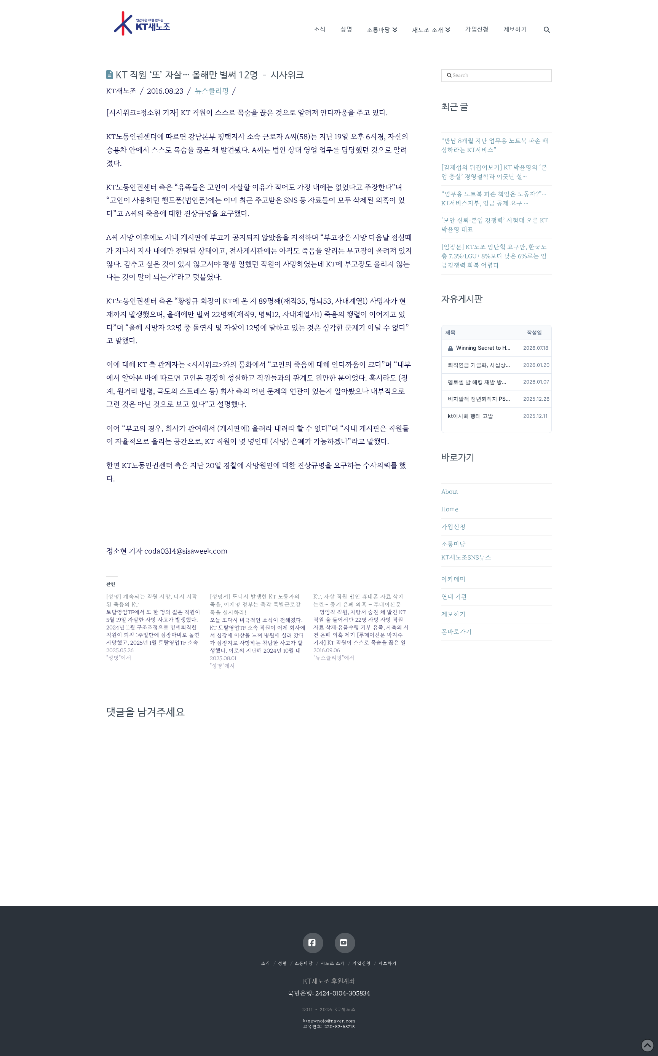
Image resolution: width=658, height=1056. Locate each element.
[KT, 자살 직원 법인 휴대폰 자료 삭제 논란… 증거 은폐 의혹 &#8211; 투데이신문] (365, 627)
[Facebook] (313, 943)
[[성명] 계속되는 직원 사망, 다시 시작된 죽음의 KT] (158, 627)
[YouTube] (345, 943)
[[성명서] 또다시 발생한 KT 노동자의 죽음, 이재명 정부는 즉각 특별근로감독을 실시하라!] (261, 631)
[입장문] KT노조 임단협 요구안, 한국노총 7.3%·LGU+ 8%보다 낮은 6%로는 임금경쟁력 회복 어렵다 (494, 256)
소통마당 (453, 544)
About (449, 492)
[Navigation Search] (543, 19)
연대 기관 (454, 597)
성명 (282, 963)
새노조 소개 (333, 963)
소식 (265, 963)
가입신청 (453, 527)
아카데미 (453, 579)
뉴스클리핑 (212, 91)
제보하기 (453, 614)
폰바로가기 (456, 632)
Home (449, 509)
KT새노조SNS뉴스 (466, 558)
